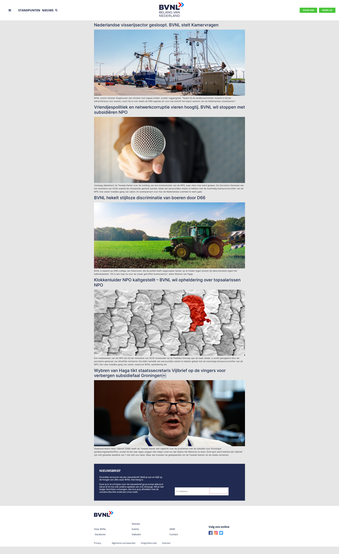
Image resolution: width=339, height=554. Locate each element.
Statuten (166, 543)
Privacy (97, 543)
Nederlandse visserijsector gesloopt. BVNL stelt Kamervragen (156, 24)
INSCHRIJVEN (219, 491)
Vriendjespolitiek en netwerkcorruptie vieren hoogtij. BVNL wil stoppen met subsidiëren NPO (169, 109)
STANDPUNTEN (29, 10)
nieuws (47, 10)
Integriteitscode (149, 543)
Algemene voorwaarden (124, 543)
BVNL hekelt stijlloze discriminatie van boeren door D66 (149, 197)
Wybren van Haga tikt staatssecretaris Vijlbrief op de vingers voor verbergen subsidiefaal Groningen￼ (160, 373)
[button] (56, 10)
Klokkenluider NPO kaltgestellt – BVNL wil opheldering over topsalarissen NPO (167, 282)
